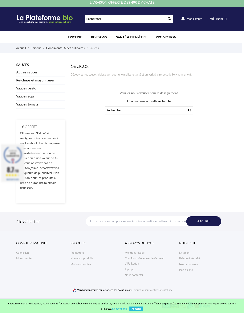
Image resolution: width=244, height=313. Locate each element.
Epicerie (75, 37)
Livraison (184, 253)
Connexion (22, 253)
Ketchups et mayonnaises (35, 80)
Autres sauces (27, 72)
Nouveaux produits (82, 258)
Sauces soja (25, 96)
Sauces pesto (26, 88)
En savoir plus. (120, 308)
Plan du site (186, 270)
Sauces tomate (27, 104)
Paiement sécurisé (189, 258)
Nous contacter (134, 275)
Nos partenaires (188, 264)
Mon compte (23, 258)
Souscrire (204, 221)
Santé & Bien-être (131, 37)
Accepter (136, 308)
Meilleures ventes (81, 264)
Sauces (22, 65)
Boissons (99, 37)
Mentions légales (134, 253)
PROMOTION (166, 37)
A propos (130, 269)
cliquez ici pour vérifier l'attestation (152, 290)
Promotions (77, 253)
